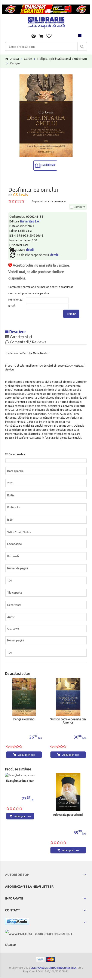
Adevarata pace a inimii (68, 814)
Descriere (17, 331)
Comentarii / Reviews (27, 342)
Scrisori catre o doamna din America (68, 721)
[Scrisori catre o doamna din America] (68, 697)
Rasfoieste (49, 165)
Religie (15, 63)
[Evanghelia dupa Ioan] (20, 775)
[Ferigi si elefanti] (24, 697)
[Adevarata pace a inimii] (68, 792)
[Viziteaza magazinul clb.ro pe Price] (39, 934)
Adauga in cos (26, 754)
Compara (79, 206)
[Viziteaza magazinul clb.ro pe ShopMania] (17, 922)
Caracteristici (20, 337)
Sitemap (10, 944)
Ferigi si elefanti (23, 719)
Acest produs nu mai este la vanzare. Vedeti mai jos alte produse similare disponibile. (39, 271)
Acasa (14, 58)
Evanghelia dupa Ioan (20, 780)
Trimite (71, 314)
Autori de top (17, 874)
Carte (28, 58)
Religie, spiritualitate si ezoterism (62, 58)
